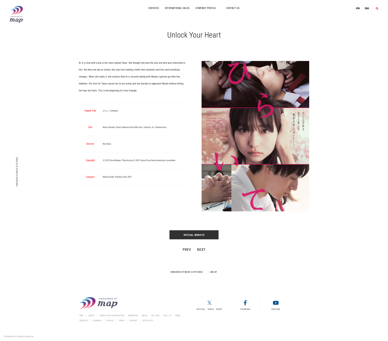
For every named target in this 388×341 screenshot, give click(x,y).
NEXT (201, 250)
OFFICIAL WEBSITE (194, 235)
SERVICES (153, 8)
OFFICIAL (201, 309)
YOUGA (210, 309)
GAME (177, 315)
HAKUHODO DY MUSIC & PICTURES (17, 171)
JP (358, 8)
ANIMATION (133, 315)
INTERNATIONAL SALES (177, 8)
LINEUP (91, 315)
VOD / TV (167, 315)
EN (367, 8)
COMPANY (97, 320)
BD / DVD (155, 315)
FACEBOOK (245, 309)
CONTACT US (233, 8)
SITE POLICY (148, 320)
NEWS (121, 320)
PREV (187, 250)
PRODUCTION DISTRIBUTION (112, 315)
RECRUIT (110, 320)
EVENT (219, 309)
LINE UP (213, 272)
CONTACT (133, 320)
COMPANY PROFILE (206, 8)
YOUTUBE (275, 309)
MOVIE (145, 315)
